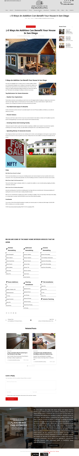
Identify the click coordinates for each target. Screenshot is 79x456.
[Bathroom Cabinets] (31, 257)
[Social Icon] (6, 313)
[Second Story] (13, 304)
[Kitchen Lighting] (13, 266)
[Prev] (71, 27)
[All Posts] (31, 320)
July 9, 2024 (68, 43)
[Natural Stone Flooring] (31, 304)
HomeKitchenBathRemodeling (72, 33)
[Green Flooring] (31, 294)
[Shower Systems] (31, 276)
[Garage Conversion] (13, 298)
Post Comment (11, 398)
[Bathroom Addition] (31, 253)
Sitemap (57, 451)
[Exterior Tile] (48, 295)
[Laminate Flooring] (31, 300)
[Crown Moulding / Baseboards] (48, 257)
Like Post (35, 35)
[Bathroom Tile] (31, 266)
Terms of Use (52, 451)
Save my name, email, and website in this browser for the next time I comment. (21, 395)
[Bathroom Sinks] (31, 263)
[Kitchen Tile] (13, 273)
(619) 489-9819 (68, 4)
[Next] (72, 27)
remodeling (29, 206)
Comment (42, 35)
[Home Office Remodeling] (48, 263)
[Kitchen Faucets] (13, 263)
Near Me (32, 18)
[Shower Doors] (31, 273)
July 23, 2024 (68, 29)
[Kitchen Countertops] (13, 260)
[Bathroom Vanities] (31, 269)
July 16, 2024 (68, 36)
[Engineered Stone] (31, 288)
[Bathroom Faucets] (31, 260)
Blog (29, 18)
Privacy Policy (46, 451)
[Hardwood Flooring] (31, 297)
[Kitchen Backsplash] (13, 253)
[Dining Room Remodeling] (48, 260)
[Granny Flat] (13, 301)
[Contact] (61, 3)
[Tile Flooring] (31, 307)
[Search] (39, 11)
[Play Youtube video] (31, 153)
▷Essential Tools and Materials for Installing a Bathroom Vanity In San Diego (42, 354)
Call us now (67, 2)
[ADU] (13, 285)
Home (26, 18)
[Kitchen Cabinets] (13, 257)
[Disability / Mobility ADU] (13, 288)
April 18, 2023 (29, 26)
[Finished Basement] (13, 291)
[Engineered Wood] (31, 291)
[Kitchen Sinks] (13, 269)
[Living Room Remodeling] (48, 266)
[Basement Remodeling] (48, 253)
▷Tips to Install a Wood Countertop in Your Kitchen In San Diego (17, 353)
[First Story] (13, 295)
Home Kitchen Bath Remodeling (15, 206)
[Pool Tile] (48, 291)
